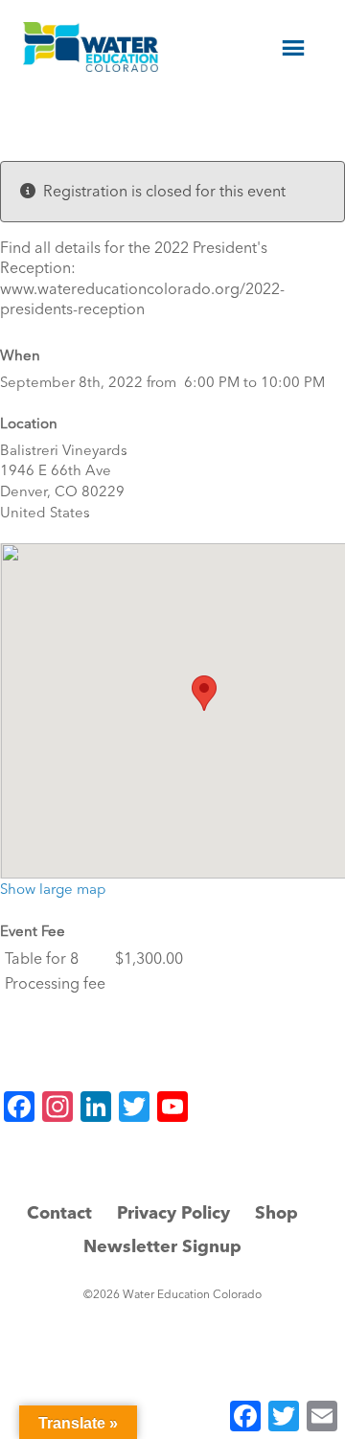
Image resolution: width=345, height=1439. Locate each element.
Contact (59, 1212)
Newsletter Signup (162, 1246)
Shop (276, 1212)
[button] (204, 693)
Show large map (53, 888)
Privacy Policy (173, 1212)
